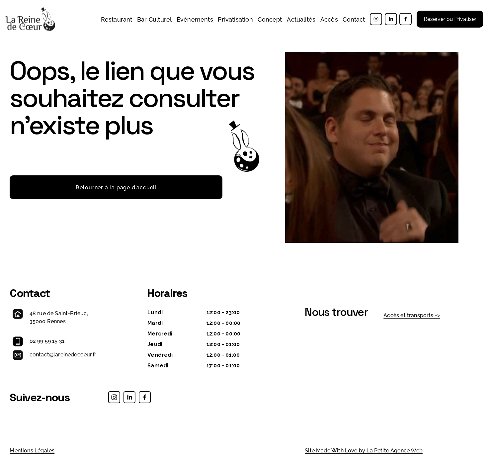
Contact (354, 19)
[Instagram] (376, 19)
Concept (270, 19)
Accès (329, 19)
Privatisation (235, 19)
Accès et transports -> (411, 315)
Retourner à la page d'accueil (116, 187)
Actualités (301, 19)
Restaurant (116, 19)
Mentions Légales (32, 450)
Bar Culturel (154, 19)
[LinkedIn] (391, 19)
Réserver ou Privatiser (450, 19)
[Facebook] (405, 19)
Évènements (195, 19)
